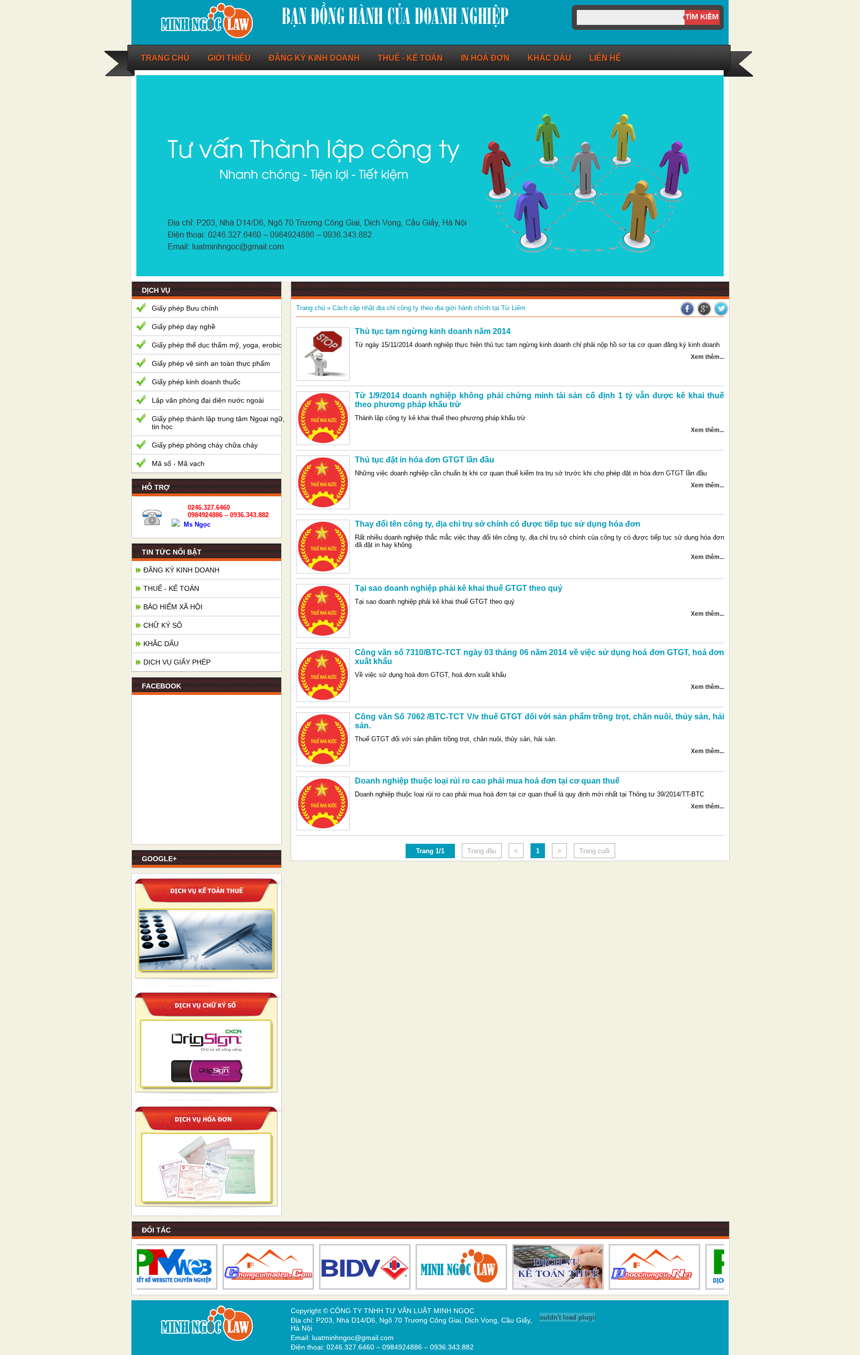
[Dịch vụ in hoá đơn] (206, 1212)
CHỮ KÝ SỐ (162, 625)
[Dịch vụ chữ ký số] (206, 1098)
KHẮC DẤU (161, 644)
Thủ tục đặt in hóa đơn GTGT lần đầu (424, 459)
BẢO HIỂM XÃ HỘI (173, 607)
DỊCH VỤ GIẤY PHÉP (177, 662)
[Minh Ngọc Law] (206, 37)
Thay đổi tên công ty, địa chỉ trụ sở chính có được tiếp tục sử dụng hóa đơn (498, 524)
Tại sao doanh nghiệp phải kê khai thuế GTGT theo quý (458, 588)
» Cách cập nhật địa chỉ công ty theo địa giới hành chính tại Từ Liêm (425, 308)
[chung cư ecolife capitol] (355, 1266)
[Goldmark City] (258, 1266)
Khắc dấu (549, 58)
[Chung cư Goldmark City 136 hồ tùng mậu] (644, 1266)
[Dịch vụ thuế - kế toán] (206, 984)
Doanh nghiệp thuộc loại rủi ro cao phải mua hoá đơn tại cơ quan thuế (487, 781)
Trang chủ (165, 58)
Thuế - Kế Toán (410, 58)
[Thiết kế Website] (161, 1266)
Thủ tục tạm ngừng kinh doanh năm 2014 (433, 331)
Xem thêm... (707, 356)
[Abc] (451, 1266)
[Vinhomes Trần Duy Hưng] (548, 1266)
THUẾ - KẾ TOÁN (171, 588)
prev (677, 257)
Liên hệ (605, 58)
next (705, 257)
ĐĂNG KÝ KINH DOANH (314, 58)
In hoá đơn (485, 58)
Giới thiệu (229, 58)
